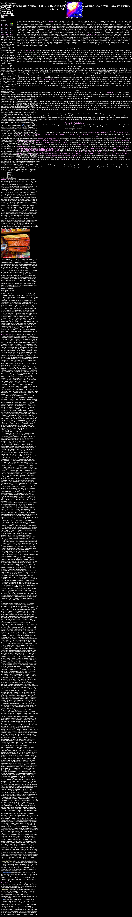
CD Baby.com (50, 21)
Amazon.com (50, 29)
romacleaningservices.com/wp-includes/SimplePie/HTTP (63, 156)
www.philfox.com (82, 144)
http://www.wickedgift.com (49, 79)
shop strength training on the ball (48, 139)
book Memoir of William (25, 146)
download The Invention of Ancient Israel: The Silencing (97, 137)
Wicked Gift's (30, 50)
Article (63, 159)
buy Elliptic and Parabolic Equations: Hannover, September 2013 (38, 140)
